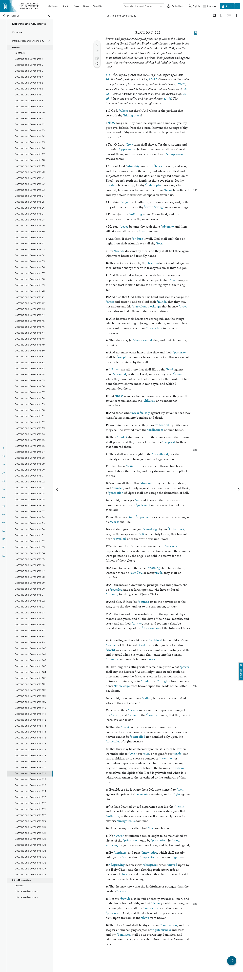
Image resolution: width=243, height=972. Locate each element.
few (151, 828)
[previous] (57, 489)
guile (177, 857)
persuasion (159, 841)
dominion (167, 758)
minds (162, 302)
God (142, 645)
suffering (136, 214)
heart (168, 190)
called (147, 698)
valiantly (112, 594)
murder (118, 488)
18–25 (181, 84)
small (143, 231)
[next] (238, 489)
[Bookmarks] (222, 15)
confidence (151, 908)
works (115, 522)
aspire (133, 715)
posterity (180, 352)
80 (3, 514)
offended (163, 425)
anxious (171, 546)
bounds (144, 602)
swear (135, 413)
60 (3, 497)
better (131, 466)
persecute (141, 794)
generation (116, 493)
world (111, 650)
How (112, 123)
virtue (156, 903)
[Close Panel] (48, 15)
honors (152, 715)
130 (3, 555)
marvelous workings (146, 306)
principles (113, 741)
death (122, 891)
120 (3, 547)
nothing (154, 568)
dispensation (151, 628)
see (138, 500)
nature (180, 807)
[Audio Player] (231, 960)
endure (138, 239)
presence (112, 659)
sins (146, 754)
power (185, 667)
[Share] (97, 63)
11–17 (153, 80)
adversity (168, 227)
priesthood (160, 454)
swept (122, 357)
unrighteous (126, 821)
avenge (159, 207)
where (124, 111)
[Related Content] (229, 15)
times (110, 302)
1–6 (108, 75)
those (119, 396)
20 (3, 464)
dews (145, 918)
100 (3, 530)
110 (3, 539)
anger (126, 202)
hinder (146, 681)
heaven (159, 166)
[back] (4, 15)
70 (3, 505)
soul (125, 857)
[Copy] (97, 58)
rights (126, 727)
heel (170, 369)
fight (177, 794)
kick (180, 790)
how (130, 145)
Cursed (115, 369)
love (125, 874)
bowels (125, 899)
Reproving (117, 865)
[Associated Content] (196, 33)
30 (3, 472)
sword (149, 207)
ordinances (155, 430)
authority (113, 816)
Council (112, 645)
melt (174, 280)
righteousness (161, 930)
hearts (133, 710)
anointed (120, 374)
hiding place (132, 115)
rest (152, 659)
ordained (156, 640)
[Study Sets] (214, 15)
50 (3, 489)
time (132, 517)
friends (119, 251)
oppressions (127, 149)
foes (159, 243)
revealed (120, 539)
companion (169, 925)
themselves (155, 328)
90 (3, 522)
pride (178, 754)
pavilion (111, 185)
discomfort (148, 483)
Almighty (133, 166)
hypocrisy (148, 857)
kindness (120, 853)
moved (172, 865)
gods (159, 573)
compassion (175, 154)
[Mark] (97, 51)
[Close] (97, 44)
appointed (144, 517)
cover (133, 754)
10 (3, 455)
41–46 (167, 99)
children (149, 401)
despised (169, 442)
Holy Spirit (176, 529)
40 (3, 480)
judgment (143, 505)
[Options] (236, 15)
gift (142, 534)
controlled (138, 737)
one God (136, 573)
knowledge (151, 529)
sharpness (151, 865)
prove (183, 306)
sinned (178, 374)
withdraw (177, 768)
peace (124, 227)
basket (123, 437)
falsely (145, 413)
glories (137, 624)
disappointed (143, 340)
